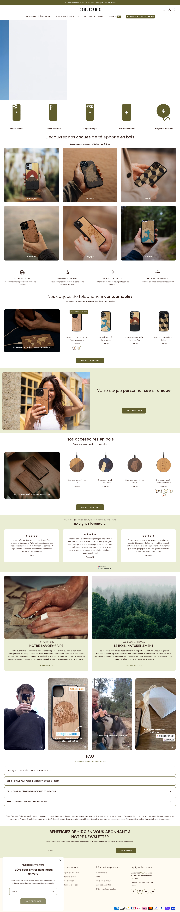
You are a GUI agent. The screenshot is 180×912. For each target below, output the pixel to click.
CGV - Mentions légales (106, 889)
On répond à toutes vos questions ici (89, 761)
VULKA (143, 873)
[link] (33, 901)
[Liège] (170, 490)
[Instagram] (140, 891)
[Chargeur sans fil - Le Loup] (135, 464)
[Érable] (79, 348)
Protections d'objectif (69, 885)
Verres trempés (67, 880)
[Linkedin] (152, 891)
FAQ (98, 876)
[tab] (84, 97)
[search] (164, 9)
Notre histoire (101, 872)
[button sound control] (41, 747)
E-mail (50, 850)
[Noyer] (161, 490)
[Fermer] (60, 860)
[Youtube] (146, 891)
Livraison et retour (103, 880)
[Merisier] (74, 348)
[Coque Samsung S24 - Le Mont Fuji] (135, 321)
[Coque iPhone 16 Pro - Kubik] (164, 321)
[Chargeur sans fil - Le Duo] (77, 464)
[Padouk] (163, 495)
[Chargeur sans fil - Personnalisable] (164, 464)
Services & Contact (103, 885)
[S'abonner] (53, 891)
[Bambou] (166, 490)
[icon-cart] (175, 9)
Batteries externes (68, 876)
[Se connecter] (169, 9)
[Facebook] (133, 891)
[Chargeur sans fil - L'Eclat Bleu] (106, 464)
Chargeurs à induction (70, 872)
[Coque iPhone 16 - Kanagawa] (106, 321)
